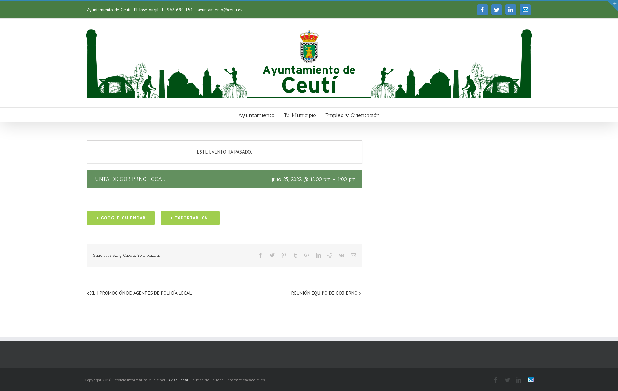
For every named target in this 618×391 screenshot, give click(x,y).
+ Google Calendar (120, 218)
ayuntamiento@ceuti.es (220, 10)
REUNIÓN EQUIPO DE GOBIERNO (324, 293)
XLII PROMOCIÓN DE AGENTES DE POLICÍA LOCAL (141, 293)
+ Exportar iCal (190, 218)
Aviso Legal (178, 379)
